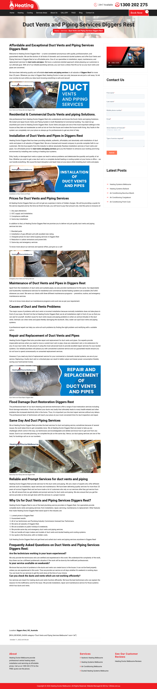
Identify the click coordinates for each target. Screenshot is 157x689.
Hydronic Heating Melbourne (92, 658)
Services (64, 31)
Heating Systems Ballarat (119, 189)
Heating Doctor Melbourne (60, 686)
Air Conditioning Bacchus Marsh (122, 193)
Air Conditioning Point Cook (120, 202)
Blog (80, 13)
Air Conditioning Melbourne (91, 666)
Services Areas (41, 13)
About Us (54, 13)
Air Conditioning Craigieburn (120, 197)
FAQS (73, 13)
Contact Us (90, 13)
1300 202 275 (134, 4)
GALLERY (64, 13)
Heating (20, 13)
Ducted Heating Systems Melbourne (94, 671)
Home (12, 13)
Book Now (136, 12)
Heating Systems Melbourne (120, 184)
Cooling (30, 13)
